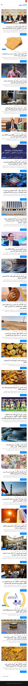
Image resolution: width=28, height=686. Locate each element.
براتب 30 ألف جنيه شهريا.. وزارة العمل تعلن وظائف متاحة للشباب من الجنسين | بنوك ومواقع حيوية (14, 306)
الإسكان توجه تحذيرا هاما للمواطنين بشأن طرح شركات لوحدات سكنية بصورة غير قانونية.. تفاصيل (15, 220)
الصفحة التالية (5, 676)
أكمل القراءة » (23, 34)
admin (25, 24)
